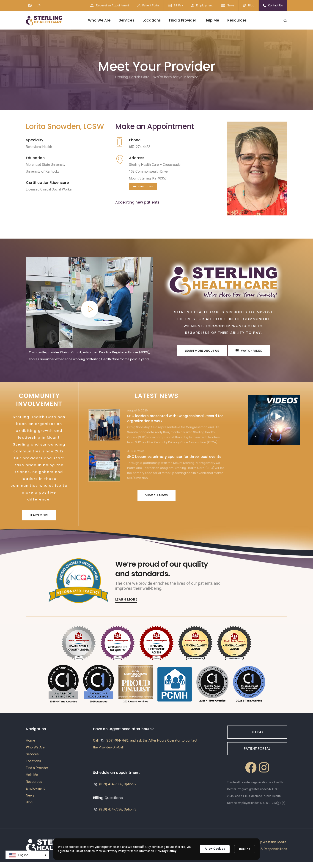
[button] (27, 855)
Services (126, 20)
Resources (237, 20)
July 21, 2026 (135, 451)
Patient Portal (150, 5)
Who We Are (99, 20)
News (230, 5)
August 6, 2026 (137, 410)
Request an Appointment (112, 5)
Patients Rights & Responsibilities (262, 849)
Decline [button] (244, 849)
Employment (204, 5)
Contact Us (275, 5)
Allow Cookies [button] (215, 848)
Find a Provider (182, 20)
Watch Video (251, 350)
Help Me (211, 20)
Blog (251, 5)
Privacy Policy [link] (165, 851)
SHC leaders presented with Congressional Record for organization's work (175, 418)
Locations (152, 20)
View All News (156, 495)
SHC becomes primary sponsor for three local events (174, 456)
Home (30, 740)
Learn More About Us (202, 350)
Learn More (39, 515)
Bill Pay (178, 5)
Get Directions (143, 186)
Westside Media (274, 842)
